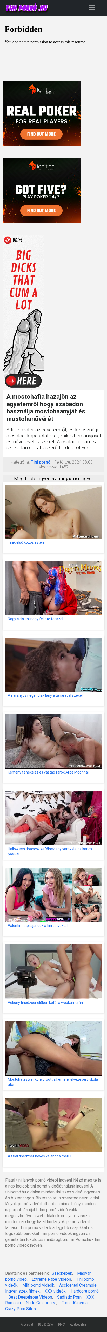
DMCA (61, 1324)
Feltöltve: (62, 462)
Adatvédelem (78, 1324)
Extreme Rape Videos (51, 1279)
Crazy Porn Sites (20, 1308)
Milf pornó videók (38, 1285)
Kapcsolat (27, 1324)
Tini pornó (41, 462)
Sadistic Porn (69, 1297)
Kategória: (20, 462)
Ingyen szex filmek (22, 1291)
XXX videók (55, 1291)
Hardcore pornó (85, 1291)
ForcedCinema (74, 1302)
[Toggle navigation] (92, 7)
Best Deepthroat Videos (30, 1297)
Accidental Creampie (78, 1285)
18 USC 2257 (46, 1324)
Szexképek (62, 1273)
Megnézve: (48, 467)
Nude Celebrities (41, 1302)
